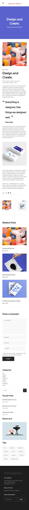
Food (13, 451)
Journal (14, 455)
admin (17, 81)
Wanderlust (14, 458)
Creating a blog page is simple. (11, 301)
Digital (7, 81)
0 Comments (5, 82)
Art (3, 373)
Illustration (5, 383)
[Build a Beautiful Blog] (14, 262)
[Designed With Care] (14, 236)
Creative (20, 447)
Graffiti (4, 380)
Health (6, 455)
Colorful (12, 447)
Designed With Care (8, 248)
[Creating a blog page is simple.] (14, 289)
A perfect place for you (9, 399)
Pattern (15, 82)
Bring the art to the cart (9, 406)
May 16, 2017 (5, 401)
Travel (3, 385)
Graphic (12, 81)
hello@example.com (9, 483)
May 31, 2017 (5, 250)
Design (4, 81)
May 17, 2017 (5, 69)
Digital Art (5, 378)
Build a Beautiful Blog (8, 274)
